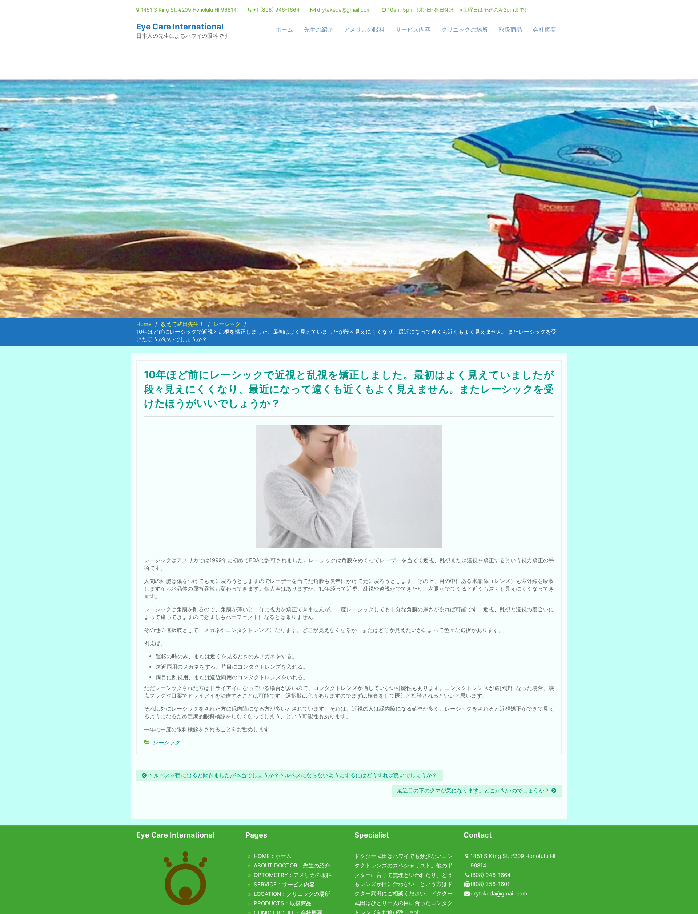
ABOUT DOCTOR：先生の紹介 (292, 865)
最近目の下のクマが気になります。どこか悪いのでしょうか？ (473, 790)
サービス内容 (413, 29)
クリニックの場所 (464, 29)
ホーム (284, 29)
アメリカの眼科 (364, 29)
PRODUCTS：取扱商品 (283, 903)
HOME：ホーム (273, 856)
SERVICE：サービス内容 (284, 884)
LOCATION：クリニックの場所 (292, 893)
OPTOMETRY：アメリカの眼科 (293, 874)
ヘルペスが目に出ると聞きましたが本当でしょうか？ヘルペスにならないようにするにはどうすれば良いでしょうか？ (292, 775)
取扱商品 (510, 29)
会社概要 (544, 29)
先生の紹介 (318, 29)
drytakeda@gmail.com (344, 10)
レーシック (166, 742)
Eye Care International (180, 26)
